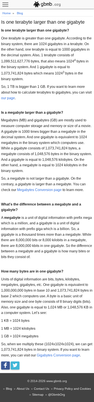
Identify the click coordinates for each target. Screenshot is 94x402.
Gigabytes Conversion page (58, 355)
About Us (23, 388)
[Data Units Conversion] (47, 4)
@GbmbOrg (56, 394)
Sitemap (38, 394)
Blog (9, 388)
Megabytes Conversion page (39, 190)
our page (8, 98)
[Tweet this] (15, 365)
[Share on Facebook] (5, 365)
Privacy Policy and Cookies (72, 388)
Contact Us (41, 388)
